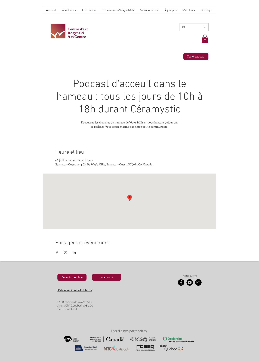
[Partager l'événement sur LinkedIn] (74, 252)
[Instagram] (198, 282)
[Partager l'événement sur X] (65, 252)
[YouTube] (189, 282)
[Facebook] (181, 282)
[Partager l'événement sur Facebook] (57, 252)
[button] (204, 39)
